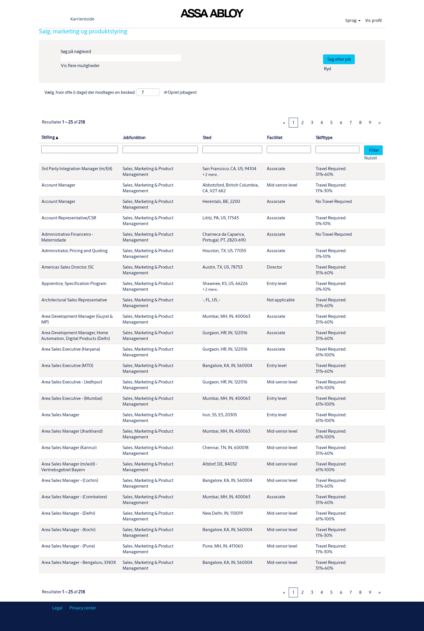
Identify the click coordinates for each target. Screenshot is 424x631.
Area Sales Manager (60, 414)
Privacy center (83, 608)
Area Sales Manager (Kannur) (69, 447)
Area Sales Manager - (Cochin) (70, 480)
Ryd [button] (327, 68)
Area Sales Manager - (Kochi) (68, 529)
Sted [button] (207, 137)
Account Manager (58, 185)
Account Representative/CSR (69, 218)
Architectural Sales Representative (74, 300)
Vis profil (373, 20)
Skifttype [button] (324, 137)
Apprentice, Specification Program (74, 283)
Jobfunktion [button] (134, 137)
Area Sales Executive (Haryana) (71, 349)
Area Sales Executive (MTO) (67, 365)
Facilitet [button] (274, 137)
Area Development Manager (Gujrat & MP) (77, 319)
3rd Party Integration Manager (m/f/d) (77, 168)
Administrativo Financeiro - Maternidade (67, 237)
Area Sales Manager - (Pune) (68, 546)
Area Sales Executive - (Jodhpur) (72, 382)
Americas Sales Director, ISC (68, 267)
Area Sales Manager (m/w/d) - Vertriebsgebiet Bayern (69, 466)
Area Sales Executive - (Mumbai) (72, 398)
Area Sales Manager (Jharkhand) (72, 431)
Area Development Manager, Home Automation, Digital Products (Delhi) (75, 335)
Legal (57, 608)
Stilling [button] (49, 137)
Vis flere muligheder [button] (80, 65)
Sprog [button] (351, 20)
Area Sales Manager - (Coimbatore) (74, 496)
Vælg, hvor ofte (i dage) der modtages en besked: (90, 92)
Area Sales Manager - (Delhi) (68, 513)
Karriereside (82, 19)
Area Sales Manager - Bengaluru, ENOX (79, 562)
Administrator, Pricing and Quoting (75, 250)
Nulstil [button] (370, 158)
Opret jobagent (182, 92)
